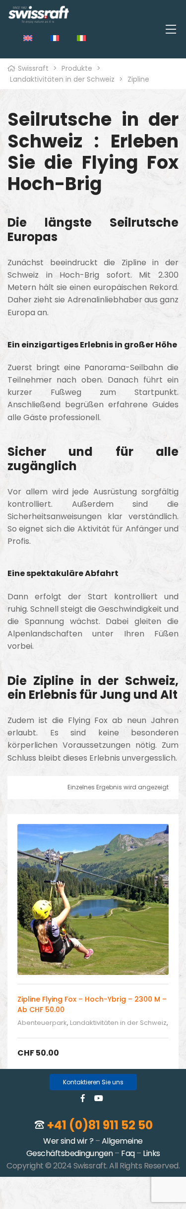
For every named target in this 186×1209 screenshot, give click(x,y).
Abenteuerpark (42, 1022)
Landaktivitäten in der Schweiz (118, 1022)
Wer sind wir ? (68, 1141)
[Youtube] (99, 1098)
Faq (128, 1153)
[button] (93, 1082)
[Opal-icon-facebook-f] (83, 1098)
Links (151, 1153)
